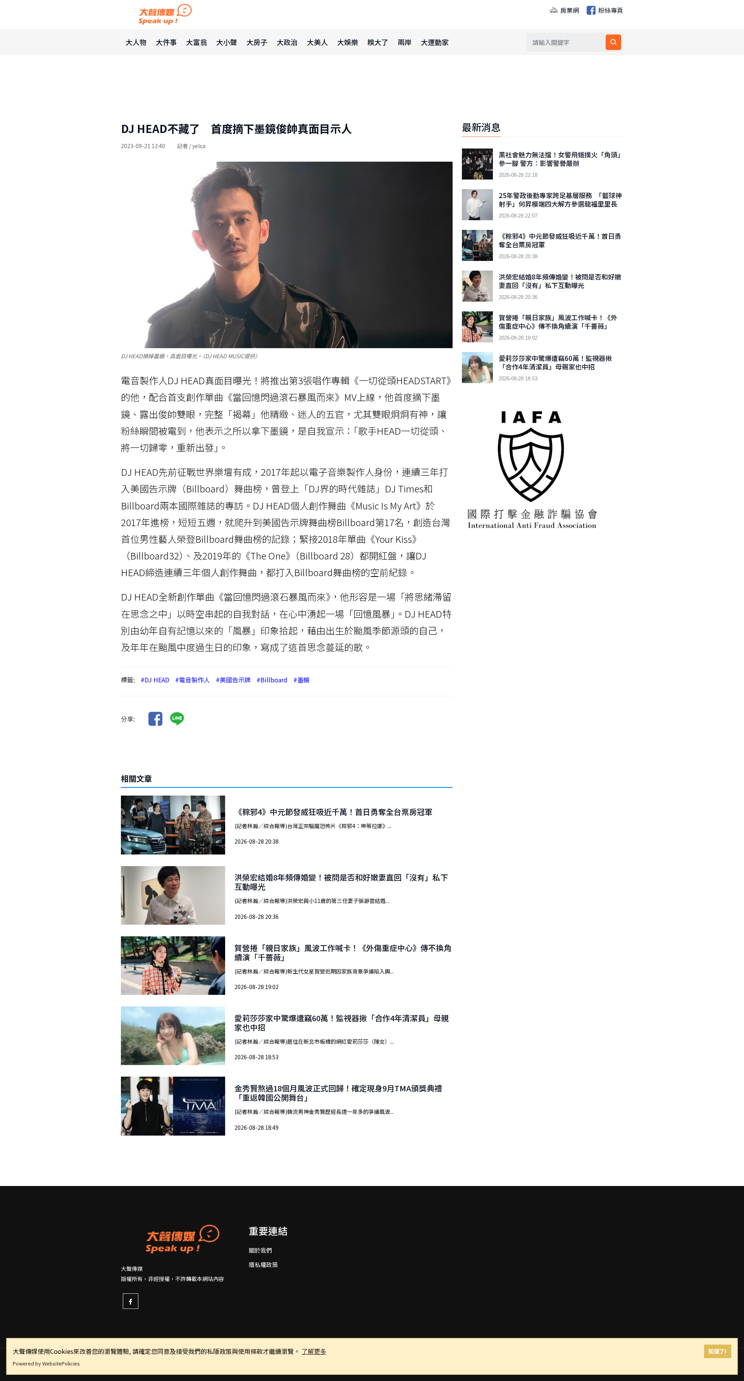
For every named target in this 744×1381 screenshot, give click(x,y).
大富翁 (196, 42)
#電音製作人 (192, 679)
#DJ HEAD (155, 679)
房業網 (569, 10)
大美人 (317, 42)
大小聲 (226, 42)
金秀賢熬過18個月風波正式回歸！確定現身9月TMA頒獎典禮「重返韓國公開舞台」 (338, 1092)
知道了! (717, 1351)
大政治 (287, 42)
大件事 (166, 42)
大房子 (256, 42)
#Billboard (272, 679)
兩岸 (405, 42)
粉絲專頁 (610, 10)
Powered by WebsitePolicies (46, 1363)
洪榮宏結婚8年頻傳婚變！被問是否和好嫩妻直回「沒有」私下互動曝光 (341, 882)
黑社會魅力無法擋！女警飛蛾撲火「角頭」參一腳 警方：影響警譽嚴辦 (560, 158)
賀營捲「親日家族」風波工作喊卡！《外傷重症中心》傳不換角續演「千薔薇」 (342, 952)
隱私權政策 (263, 1264)
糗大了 (377, 42)
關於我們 (260, 1250)
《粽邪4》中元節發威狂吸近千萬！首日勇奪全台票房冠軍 (333, 811)
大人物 (136, 42)
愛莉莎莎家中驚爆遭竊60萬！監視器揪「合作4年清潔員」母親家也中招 (341, 1022)
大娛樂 (347, 42)
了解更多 (313, 1351)
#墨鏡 (301, 679)
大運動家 (435, 42)
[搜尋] (613, 42)
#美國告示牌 (233, 679)
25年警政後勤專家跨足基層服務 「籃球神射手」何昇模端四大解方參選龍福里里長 (560, 199)
